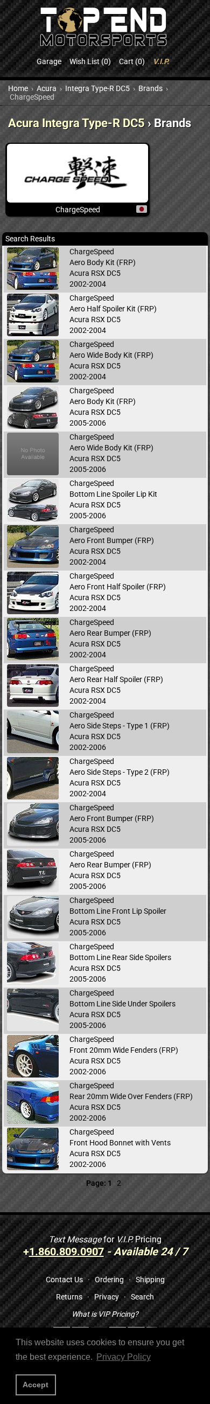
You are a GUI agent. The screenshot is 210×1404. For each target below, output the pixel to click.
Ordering (109, 1279)
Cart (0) (132, 61)
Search (142, 1296)
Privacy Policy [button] (123, 1356)
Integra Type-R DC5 (97, 88)
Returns (69, 1296)
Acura (47, 88)
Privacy (106, 1296)
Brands (150, 88)
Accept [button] (35, 1384)
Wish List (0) (90, 61)
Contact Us (64, 1279)
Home (18, 88)
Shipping (150, 1279)
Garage (49, 61)
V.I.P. (161, 61)
